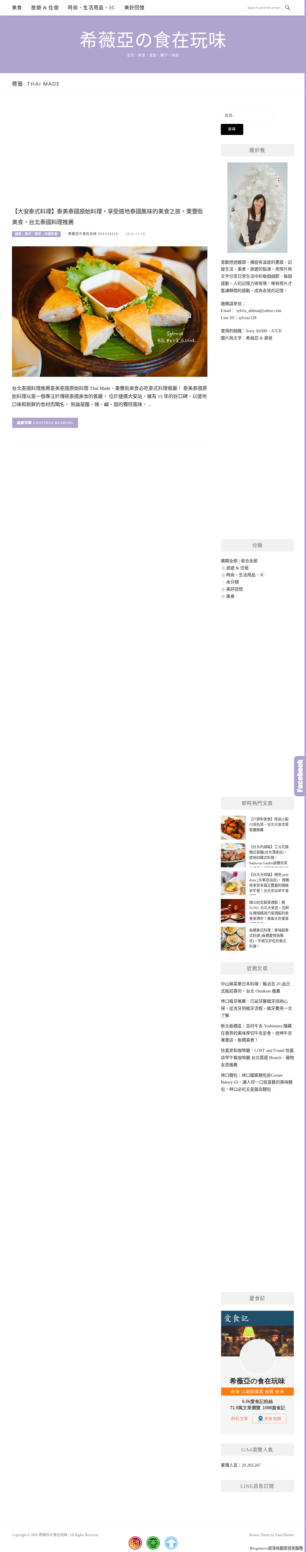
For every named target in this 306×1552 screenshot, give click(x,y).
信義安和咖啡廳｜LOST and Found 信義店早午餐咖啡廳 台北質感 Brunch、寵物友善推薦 (257, 1057)
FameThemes (284, 1535)
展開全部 (229, 561)
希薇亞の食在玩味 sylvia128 (93, 234)
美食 (17, 7)
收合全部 (249, 561)
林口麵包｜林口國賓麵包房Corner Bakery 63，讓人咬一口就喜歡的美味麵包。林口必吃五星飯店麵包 (257, 1082)
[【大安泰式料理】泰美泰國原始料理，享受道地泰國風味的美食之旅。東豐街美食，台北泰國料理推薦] (109, 311)
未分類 (232, 582)
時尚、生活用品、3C (91, 7)
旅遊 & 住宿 (45, 7)
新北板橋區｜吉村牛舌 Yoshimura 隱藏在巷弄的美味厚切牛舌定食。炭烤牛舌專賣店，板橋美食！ (256, 1033)
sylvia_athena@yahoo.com (258, 310)
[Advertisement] (109, 157)
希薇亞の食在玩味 (153, 40)
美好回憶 (134, 7)
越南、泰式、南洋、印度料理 (36, 234)
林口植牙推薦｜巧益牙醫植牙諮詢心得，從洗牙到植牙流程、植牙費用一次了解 (256, 1008)
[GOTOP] (171, 1543)
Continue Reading (53, 423)
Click (300, 776)
